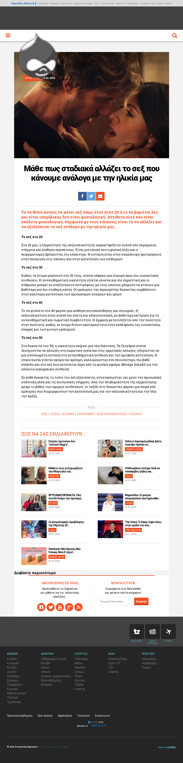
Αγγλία (45, 667)
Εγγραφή (141, 601)
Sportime (66, 3)
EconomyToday (117, 659)
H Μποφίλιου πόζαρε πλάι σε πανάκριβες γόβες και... (142, 470)
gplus (69, 607)
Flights (168, 631)
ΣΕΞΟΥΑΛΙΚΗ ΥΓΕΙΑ (112, 414)
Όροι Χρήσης (45, 715)
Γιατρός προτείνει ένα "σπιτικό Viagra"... (61, 443)
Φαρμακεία (149, 659)
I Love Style (107, 3)
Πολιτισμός (82, 659)
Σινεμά (79, 671)
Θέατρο (79, 680)
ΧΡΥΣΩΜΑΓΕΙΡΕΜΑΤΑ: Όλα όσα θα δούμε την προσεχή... (65, 496)
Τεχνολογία (14, 702)
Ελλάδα (12, 667)
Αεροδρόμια (149, 663)
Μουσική (80, 667)
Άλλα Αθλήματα (51, 680)
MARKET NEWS (57, 556)
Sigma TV (114, 663)
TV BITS (53, 503)
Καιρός (146, 667)
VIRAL (129, 476)
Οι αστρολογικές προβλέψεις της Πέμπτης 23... (66, 523)
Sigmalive (43, 3)
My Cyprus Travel (161, 3)
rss (78, 607)
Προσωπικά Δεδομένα (19, 715)
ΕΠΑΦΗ (68, 414)
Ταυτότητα (83, 715)
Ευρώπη (12, 689)
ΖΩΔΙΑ (52, 530)
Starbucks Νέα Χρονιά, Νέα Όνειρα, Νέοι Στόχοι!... (64, 550)
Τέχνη (78, 676)
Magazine (132, 3)
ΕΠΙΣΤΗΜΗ (85, 414)
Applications (65, 715)
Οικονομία (13, 676)
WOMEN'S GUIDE (134, 449)
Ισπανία (45, 671)
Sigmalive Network (22, 3)
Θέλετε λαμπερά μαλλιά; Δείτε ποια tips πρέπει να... (143, 443)
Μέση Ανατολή (16, 693)
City (96, 3)
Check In (120, 3)
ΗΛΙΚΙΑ (136, 414)
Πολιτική (12, 697)
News (152, 631)
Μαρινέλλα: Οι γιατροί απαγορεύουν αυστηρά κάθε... (142, 496)
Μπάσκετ (47, 684)
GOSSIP (129, 503)
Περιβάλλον (14, 684)
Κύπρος (12, 659)
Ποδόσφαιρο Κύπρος (53, 659)
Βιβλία (79, 663)
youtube (60, 607)
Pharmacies (136, 631)
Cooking (145, 3)
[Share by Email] (100, 196)
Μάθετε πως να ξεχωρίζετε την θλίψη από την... (65, 470)
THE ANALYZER (133, 530)
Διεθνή (11, 671)
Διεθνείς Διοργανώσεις (56, 676)
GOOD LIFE (54, 476)
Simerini (55, 3)
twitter (50, 607)
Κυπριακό (13, 663)
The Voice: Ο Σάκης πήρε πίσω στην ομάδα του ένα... (143, 523)
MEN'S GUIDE (56, 449)
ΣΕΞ (44, 414)
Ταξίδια (79, 684)
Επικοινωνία (102, 715)
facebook (41, 607)
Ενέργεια (13, 680)
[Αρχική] (37, 55)
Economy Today (82, 3)
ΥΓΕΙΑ (55, 414)
